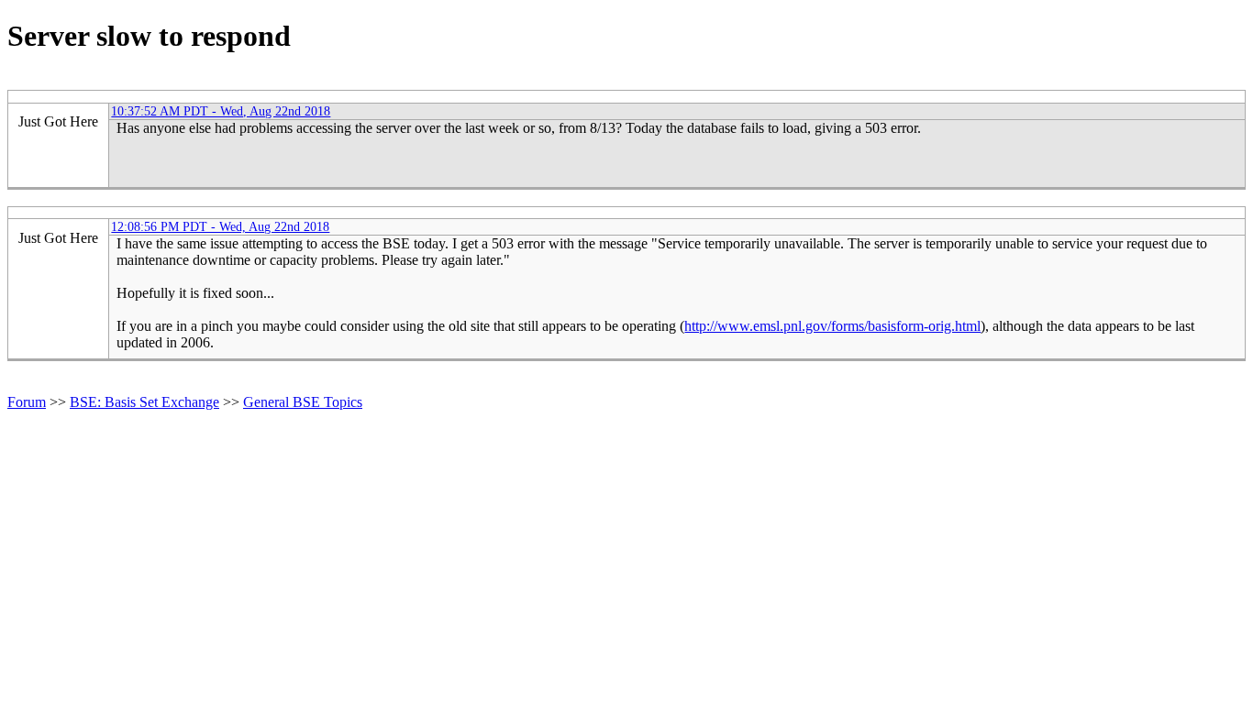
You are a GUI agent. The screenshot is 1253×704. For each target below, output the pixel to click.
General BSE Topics (302, 402)
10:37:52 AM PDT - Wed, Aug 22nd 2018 (220, 111)
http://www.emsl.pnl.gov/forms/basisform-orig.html (832, 326)
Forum (26, 402)
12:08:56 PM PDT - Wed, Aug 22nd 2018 (220, 226)
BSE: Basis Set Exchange (144, 402)
